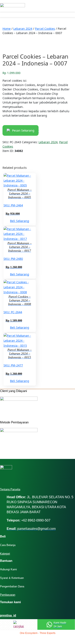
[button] (18, 14)
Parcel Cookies (45, 29)
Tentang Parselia (10, 489)
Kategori (5, 553)
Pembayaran (7, 594)
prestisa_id (8, 615)
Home (6, 29)
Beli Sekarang (19, 221)
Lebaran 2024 (22, 29)
